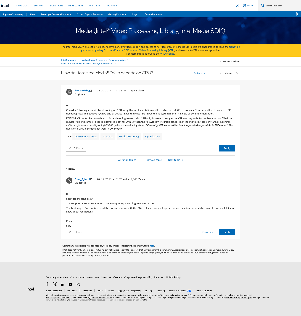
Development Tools (86, 136)
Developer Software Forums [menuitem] (55, 14)
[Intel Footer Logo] (30, 288)
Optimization (152, 136)
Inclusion (159, 277)
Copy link (207, 232)
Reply (227, 148)
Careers (117, 277)
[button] (233, 91)
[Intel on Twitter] (55, 284)
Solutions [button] (56, 5)
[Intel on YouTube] (70, 284)
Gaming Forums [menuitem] (116, 14)
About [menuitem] (33, 14)
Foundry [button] (111, 5)
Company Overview (57, 277)
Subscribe (200, 73)
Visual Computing (117, 59)
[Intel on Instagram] (78, 284)
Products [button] (22, 5)
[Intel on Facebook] (47, 284)
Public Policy (173, 277)
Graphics (108, 136)
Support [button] (39, 5)
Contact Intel (77, 277)
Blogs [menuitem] (134, 14)
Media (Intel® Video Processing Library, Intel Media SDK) (88, 63)
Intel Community (69, 59)
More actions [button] (224, 73)
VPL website (167, 53)
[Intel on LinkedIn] (62, 284)
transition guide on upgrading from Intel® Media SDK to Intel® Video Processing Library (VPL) (160, 48)
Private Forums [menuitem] (152, 14)
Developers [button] (76, 5)
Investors (106, 277)
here (152, 245)
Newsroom (93, 277)
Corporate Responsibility (138, 277)
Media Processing (129, 136)
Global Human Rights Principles (238, 297)
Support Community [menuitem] (13, 14)
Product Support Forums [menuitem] (89, 14)
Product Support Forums (93, 59)
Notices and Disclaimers (102, 297)
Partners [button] (95, 5)
